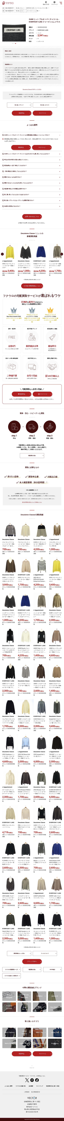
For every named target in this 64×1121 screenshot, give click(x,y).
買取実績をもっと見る (19, 953)
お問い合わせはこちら (32, 216)
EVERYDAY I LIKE (43, 30)
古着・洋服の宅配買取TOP (8, 8)
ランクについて (45, 953)
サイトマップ (39, 1086)
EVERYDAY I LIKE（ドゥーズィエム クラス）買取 (36, 8)
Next (61, 254)
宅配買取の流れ (32, 455)
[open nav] (61, 3)
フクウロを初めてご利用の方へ (11, 975)
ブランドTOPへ (32, 961)
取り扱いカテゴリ (20, 10)
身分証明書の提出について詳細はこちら (32, 502)
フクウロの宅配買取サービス (11, 969)
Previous (2, 254)
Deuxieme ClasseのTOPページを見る (32, 89)
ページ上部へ (32, 1067)
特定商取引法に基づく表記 (52, 1086)
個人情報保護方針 (35, 1092)
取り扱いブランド (20, 8)
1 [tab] (12, 43)
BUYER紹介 (52, 969)
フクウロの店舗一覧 (20, 1086)
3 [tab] (15, 43)
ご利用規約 (26, 1092)
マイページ (42, 113)
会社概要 (31, 1086)
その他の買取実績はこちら (32, 286)
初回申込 (21, 113)
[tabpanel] (14, 30)
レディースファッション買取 (32, 10)
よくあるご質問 (8, 1086)
